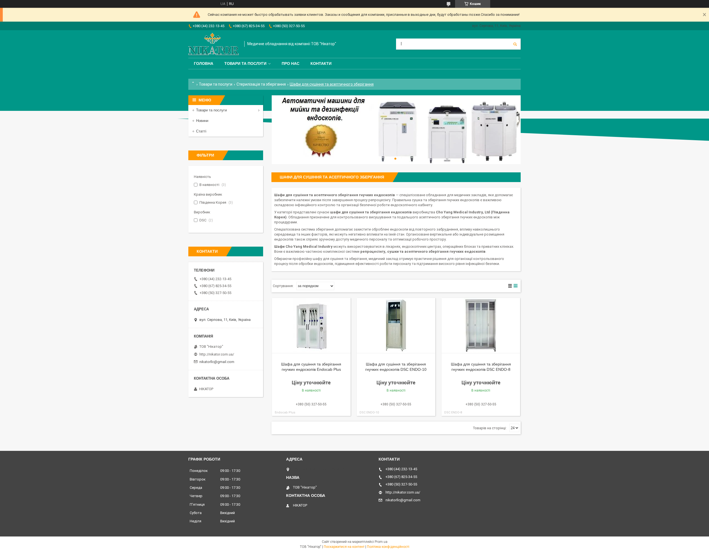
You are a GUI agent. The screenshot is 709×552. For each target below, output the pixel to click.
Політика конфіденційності (388, 547)
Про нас (290, 63)
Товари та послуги (245, 63)
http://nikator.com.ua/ (216, 354)
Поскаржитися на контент (344, 547)
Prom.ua (381, 542)
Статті (201, 131)
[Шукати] (515, 44)
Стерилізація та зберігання (261, 84)
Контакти (321, 63)
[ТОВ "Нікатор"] (213, 44)
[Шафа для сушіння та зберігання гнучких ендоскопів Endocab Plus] (311, 325)
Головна (203, 63)
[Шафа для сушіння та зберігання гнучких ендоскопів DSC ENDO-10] (396, 325)
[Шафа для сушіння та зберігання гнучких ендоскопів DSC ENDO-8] (480, 325)
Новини (202, 121)
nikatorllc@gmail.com (216, 362)
